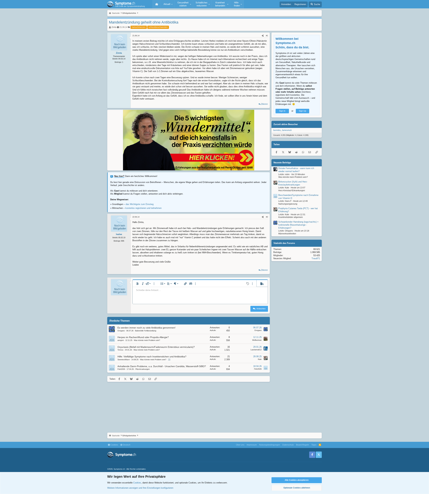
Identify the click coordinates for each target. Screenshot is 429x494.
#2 (267, 217)
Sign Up (302, 111)
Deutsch (126, 445)
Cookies (114, 445)
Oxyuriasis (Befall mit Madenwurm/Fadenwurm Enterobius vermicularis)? (156, 347)
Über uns (240, 445)
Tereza (120, 350)
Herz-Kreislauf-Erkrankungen (291, 190)
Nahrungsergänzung (287, 204)
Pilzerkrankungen (142, 369)
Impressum (252, 445)
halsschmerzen (139, 27)
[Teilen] (263, 35)
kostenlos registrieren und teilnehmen (143, 208)
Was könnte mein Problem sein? (147, 340)
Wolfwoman (257, 340)
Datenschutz (288, 445)
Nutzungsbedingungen (269, 445)
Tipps (313, 445)
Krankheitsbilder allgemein (290, 217)
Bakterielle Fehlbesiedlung (145, 331)
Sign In (282, 111)
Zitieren (264, 104)
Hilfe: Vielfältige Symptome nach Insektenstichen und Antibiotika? (151, 356)
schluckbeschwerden (158, 27)
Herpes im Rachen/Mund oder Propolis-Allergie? (143, 337)
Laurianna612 (256, 350)
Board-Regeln (302, 445)
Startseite (157, 4)
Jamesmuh (287, 130)
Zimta (113, 27)
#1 (267, 36)
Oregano (121, 331)
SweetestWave (123, 360)
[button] (167, 4)
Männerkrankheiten (287, 233)
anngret (120, 340)
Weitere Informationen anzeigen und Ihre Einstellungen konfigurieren (140, 488)
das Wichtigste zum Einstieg (140, 204)
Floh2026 (121, 369)
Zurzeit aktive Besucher (285, 124)
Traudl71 (316, 258)
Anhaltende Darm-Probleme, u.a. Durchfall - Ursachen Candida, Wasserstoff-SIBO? (161, 366)
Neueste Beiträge (282, 162)
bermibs (277, 130)
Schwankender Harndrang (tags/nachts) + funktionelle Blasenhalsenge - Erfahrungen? (298, 225)
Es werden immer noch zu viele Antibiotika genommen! (146, 327)
